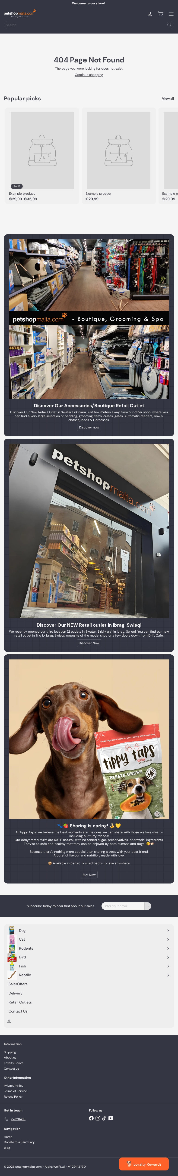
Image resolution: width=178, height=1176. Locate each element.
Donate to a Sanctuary (19, 1142)
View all (168, 99)
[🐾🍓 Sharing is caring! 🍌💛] (89, 739)
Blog (7, 1148)
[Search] (169, 25)
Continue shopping (89, 75)
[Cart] (160, 14)
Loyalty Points (13, 1063)
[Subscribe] (147, 906)
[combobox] (89, 25)
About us (10, 1057)
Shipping (10, 1052)
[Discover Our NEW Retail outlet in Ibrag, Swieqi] (89, 531)
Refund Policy (13, 1097)
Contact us (11, 1069)
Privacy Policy (13, 1086)
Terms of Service (15, 1091)
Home (8, 1137)
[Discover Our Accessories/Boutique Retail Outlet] (89, 319)
